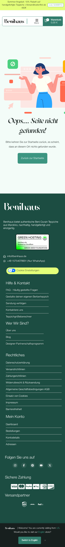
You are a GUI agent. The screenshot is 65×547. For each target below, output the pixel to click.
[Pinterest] (32, 465)
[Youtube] (41, 465)
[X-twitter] (49, 465)
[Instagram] (15, 465)
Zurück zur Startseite (32, 158)
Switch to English (30, 540)
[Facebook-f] (23, 465)
